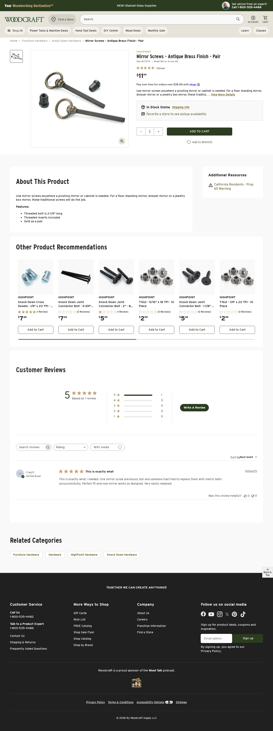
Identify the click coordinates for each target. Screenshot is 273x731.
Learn (245, 30)
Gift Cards (80, 613)
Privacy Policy (211, 651)
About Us (143, 613)
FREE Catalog (83, 625)
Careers (142, 619)
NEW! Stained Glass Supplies (136, 5)
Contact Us (17, 635)
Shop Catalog (82, 638)
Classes (261, 30)
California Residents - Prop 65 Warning (233, 187)
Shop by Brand (83, 645)
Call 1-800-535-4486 (246, 7)
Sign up (248, 638)
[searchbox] (30, 447)
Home (14, 40)
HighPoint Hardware (84, 554)
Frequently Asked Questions (28, 648)
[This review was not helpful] (252, 496)
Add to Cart (35, 329)
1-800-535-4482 (22, 616)
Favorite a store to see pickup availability (176, 114)
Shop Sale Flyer (84, 632)
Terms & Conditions (121, 702)
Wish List (80, 619)
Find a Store (145, 632)
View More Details (223, 94)
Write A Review (194, 407)
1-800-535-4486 (22, 628)
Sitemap (181, 702)
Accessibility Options (150, 702)
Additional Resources (227, 175)
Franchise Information (151, 625)
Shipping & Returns (23, 642)
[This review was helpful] (245, 496)
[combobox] (71, 447)
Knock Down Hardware (66, 40)
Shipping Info (180, 107)
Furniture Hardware (35, 40)
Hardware (55, 554)
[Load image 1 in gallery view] (16, 56)
